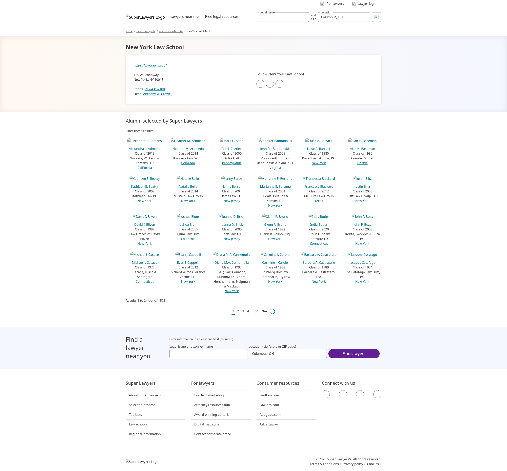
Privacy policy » (354, 464)
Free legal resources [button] (222, 16)
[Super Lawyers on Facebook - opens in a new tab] (326, 394)
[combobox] (283, 17)
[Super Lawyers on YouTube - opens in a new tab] (360, 394)
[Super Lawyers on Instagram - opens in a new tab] (343, 394)
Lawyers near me (184, 16)
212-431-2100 (155, 89)
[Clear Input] (304, 17)
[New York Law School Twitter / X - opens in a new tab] (270, 84)
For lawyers (202, 383)
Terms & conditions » (325, 464)
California (144, 168)
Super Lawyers (141, 383)
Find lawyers (354, 353)
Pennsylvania (232, 163)
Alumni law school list (171, 31)
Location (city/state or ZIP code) (272, 346)
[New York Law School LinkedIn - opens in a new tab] (279, 84)
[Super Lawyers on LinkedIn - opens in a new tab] (377, 394)
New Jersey (232, 201)
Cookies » (374, 464)
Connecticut (319, 243)
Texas (319, 201)
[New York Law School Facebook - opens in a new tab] (260, 84)
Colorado (188, 163)
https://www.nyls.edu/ (150, 65)
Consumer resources (277, 383)
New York (319, 163)
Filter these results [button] (139, 131)
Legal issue (267, 12)
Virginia (275, 168)
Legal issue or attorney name (191, 346)
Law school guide (145, 31)
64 (256, 311)
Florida (362, 163)
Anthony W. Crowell (157, 94)
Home (129, 31)
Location (326, 12)
